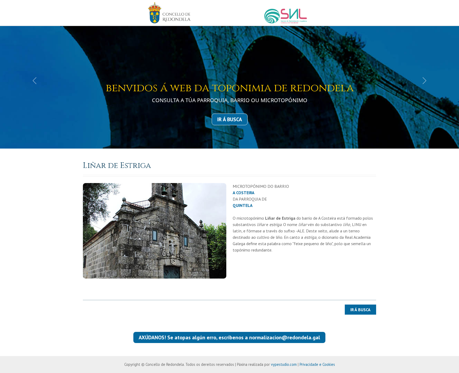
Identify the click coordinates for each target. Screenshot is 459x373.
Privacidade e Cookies (317, 364)
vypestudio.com (284, 364)
